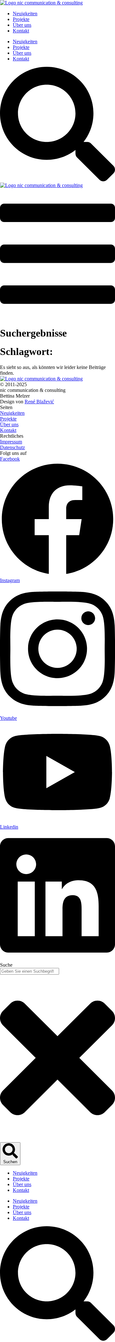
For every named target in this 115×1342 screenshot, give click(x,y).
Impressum (11, 441)
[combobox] (29, 971)
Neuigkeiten (25, 13)
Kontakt (21, 30)
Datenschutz (12, 447)
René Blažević (39, 401)
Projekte (21, 19)
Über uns (22, 25)
